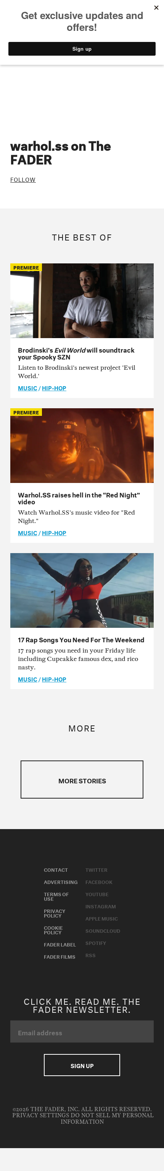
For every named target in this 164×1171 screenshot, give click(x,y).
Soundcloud (102, 930)
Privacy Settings (40, 1115)
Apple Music (101, 918)
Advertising (61, 881)
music (27, 387)
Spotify (95, 942)
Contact (56, 869)
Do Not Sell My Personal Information (107, 1118)
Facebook (99, 881)
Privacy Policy (54, 912)
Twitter (96, 869)
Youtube (97, 893)
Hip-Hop (54, 387)
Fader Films (60, 956)
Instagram (100, 906)
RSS (90, 954)
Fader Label (60, 944)
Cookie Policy (53, 929)
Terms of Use (56, 896)
